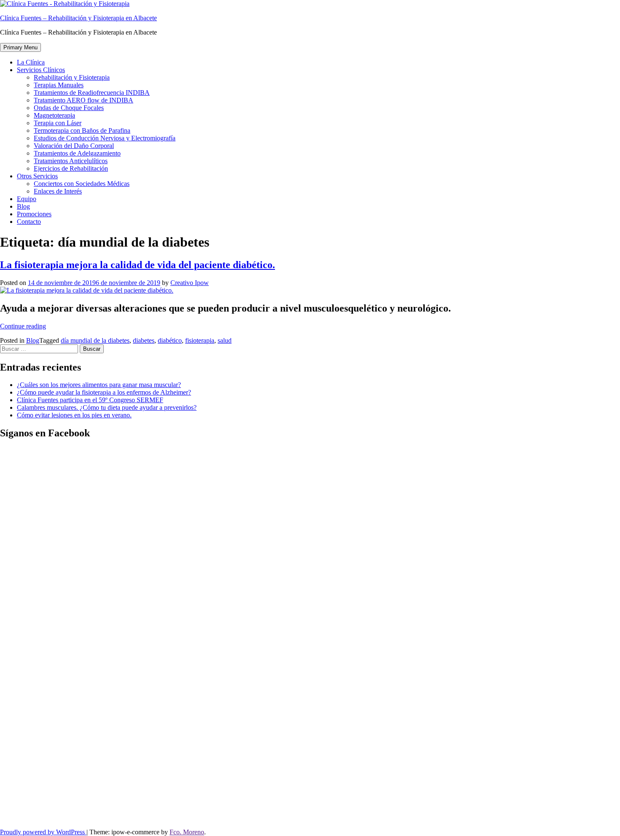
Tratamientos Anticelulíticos (71, 160)
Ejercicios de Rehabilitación (71, 168)
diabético (170, 340)
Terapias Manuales (59, 85)
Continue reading (23, 326)
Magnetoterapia (54, 115)
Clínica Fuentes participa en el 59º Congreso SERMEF (90, 399)
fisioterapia (199, 340)
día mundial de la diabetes (95, 340)
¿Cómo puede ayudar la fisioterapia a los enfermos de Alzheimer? (104, 392)
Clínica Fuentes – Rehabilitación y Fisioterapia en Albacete (78, 18)
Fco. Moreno (187, 832)
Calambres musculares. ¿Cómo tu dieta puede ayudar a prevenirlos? (107, 407)
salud (225, 340)
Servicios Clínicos (41, 69)
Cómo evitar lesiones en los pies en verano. (74, 415)
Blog (23, 206)
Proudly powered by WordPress (43, 832)
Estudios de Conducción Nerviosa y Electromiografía (104, 138)
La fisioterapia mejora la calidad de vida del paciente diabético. (137, 264)
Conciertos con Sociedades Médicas (81, 183)
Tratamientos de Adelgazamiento (77, 153)
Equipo (26, 198)
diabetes (143, 340)
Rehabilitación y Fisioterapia (72, 77)
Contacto (29, 221)
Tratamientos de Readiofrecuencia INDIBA (92, 92)
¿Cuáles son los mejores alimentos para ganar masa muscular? (99, 384)
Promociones (34, 214)
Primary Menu (20, 47)
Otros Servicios (37, 176)
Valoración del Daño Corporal (74, 145)
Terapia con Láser (57, 122)
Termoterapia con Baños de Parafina (82, 130)
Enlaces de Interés (58, 191)
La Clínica (31, 62)
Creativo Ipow (189, 282)
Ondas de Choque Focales (69, 107)
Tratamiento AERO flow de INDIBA (83, 100)
